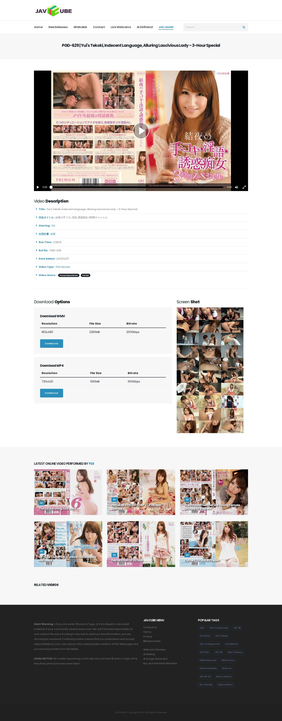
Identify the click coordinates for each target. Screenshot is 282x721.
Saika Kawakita (208, 668)
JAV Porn (204, 652)
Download (51, 343)
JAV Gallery (221, 635)
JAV (202, 627)
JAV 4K (237, 627)
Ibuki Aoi (226, 668)
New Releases (58, 27)
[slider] (137, 187)
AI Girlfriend (145, 27)
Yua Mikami (231, 643)
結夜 (54, 234)
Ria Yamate (206, 684)
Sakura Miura (225, 684)
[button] (236, 187)
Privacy (147, 636)
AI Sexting (149, 654)
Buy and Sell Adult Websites (160, 663)
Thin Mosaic (63, 267)
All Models (80, 27)
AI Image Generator (155, 658)
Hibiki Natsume (208, 660)
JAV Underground (209, 643)
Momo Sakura (223, 676)
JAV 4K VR (205, 676)
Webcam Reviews (154, 649)
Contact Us (150, 627)
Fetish (85, 275)
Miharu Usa (228, 660)
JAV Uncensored (218, 627)
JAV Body (205, 635)
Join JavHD (165, 27)
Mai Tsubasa (235, 652)
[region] (141, 131)
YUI (54, 225)
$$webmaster (152, 641)
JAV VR (219, 652)
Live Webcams (121, 27)
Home (38, 27)
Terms (147, 632)
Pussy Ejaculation (69, 275)
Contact (99, 27)
